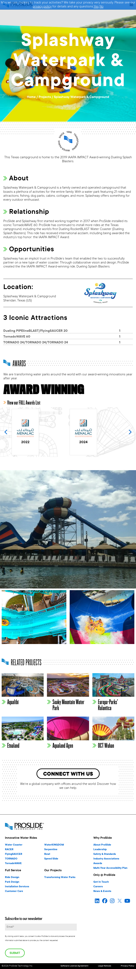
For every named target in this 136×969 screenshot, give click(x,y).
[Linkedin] (97, 901)
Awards (97, 863)
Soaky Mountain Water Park (68, 705)
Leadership (100, 849)
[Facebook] (105, 901)
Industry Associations (106, 858)
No (101, 7)
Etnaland (13, 746)
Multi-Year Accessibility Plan (110, 868)
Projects (45, 97)
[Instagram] (112, 901)
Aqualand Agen (63, 746)
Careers (98, 886)
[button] (130, 432)
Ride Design (12, 877)
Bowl (47, 854)
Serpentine (50, 849)
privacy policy (42, 7)
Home (31, 97)
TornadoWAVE (13, 863)
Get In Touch (101, 882)
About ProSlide (102, 845)
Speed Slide (51, 858)
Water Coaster (13, 845)
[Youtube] (127, 901)
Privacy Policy (127, 966)
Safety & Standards (104, 854)
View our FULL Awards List (23, 403)
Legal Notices (104, 966)
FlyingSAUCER (13, 854)
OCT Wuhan (106, 746)
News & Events (102, 891)
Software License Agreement (74, 966)
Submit (15, 953)
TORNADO (11, 858)
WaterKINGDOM (54, 845)
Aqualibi (13, 702)
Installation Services (17, 886)
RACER (9, 849)
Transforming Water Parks (59, 877)
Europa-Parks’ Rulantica (108, 705)
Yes (96, 7)
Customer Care (14, 891)
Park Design (12, 882)
